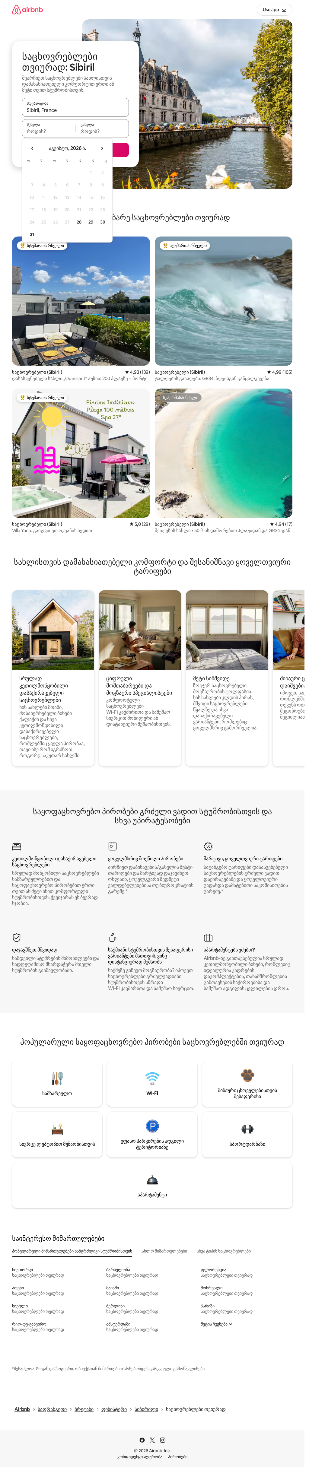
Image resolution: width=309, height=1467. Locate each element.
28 (79, 222)
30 (102, 222)
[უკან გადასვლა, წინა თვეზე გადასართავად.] (32, 148)
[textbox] (49, 131)
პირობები (177, 1456)
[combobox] (75, 110)
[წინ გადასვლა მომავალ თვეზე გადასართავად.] (102, 148)
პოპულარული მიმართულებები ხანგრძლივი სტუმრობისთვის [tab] (72, 1251)
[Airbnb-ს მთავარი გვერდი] (27, 9)
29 (90, 222)
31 (32, 234)
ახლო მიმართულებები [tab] (164, 1251)
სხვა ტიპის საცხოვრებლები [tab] (224, 1251)
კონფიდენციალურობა (139, 1456)
